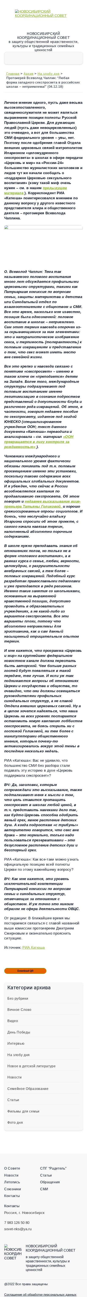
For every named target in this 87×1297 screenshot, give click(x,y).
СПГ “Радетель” (53, 1168)
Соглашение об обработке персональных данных (40, 1294)
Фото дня (15, 1122)
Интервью (15, 1043)
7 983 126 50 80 (16, 1223)
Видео (12, 1021)
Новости (14, 1077)
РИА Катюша (33, 948)
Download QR (25, 970)
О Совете (12, 1168)
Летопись (12, 1182)
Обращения (50, 1182)
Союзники (12, 1189)
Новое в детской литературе (31, 1066)
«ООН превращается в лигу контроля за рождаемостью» (38, 442)
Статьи (13, 1100)
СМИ (44, 1189)
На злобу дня (18, 1055)
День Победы (18, 1032)
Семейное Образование (28, 1089)
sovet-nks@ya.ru (17, 1229)
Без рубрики (17, 998)
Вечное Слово (19, 1009)
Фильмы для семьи (23, 1111)
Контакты (12, 1196)
